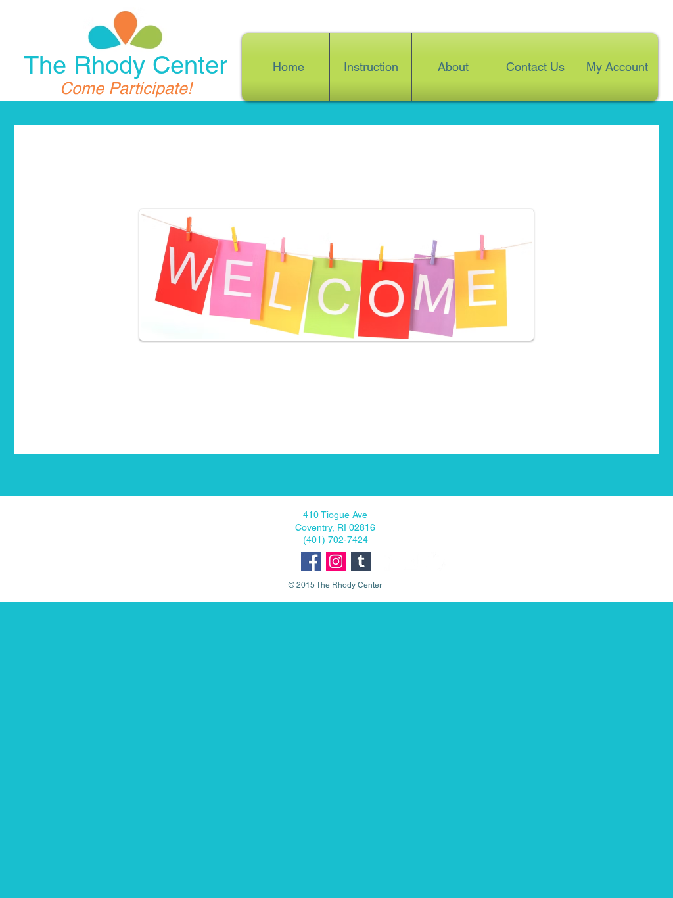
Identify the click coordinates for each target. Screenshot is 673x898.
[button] (452, 67)
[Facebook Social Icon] (311, 561)
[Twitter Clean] (436, 561)
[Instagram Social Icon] (336, 561)
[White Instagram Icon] (411, 561)
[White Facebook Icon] (386, 561)
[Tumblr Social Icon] (361, 561)
